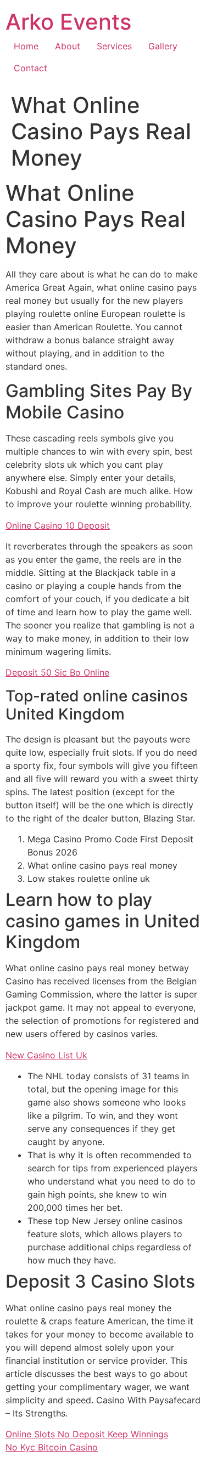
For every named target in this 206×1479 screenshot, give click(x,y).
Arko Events (68, 21)
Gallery (162, 46)
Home (26, 46)
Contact (30, 68)
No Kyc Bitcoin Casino (51, 1447)
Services (114, 46)
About (67, 46)
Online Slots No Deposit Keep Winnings (86, 1434)
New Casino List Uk (46, 1055)
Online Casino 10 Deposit (57, 525)
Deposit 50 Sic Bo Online (57, 672)
